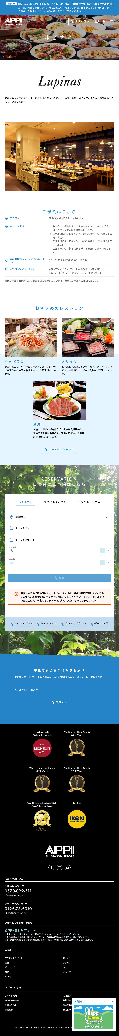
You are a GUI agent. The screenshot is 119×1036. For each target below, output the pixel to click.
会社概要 (9, 1009)
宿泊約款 (67, 1009)
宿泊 (7, 962)
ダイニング (10, 967)
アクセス (67, 962)
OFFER (66, 958)
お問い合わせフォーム (21, 930)
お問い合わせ (11, 1005)
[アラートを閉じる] (111, 4)
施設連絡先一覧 (68, 937)
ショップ (67, 972)
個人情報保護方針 (71, 1005)
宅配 (65, 967)
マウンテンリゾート (14, 958)
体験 (7, 972)
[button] (85, 1027)
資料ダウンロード (71, 1000)
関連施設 (67, 995)
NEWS (8, 976)
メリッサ (70, 361)
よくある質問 (11, 995)
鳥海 (37, 424)
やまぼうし (15, 361)
